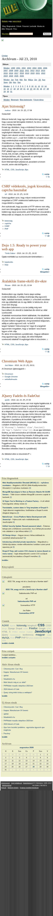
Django (11, 628)
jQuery (5, 635)
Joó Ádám (9, 365)
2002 (24, 68)
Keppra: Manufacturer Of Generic (16, 672)
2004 (34, 68)
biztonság (8, 221)
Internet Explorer (26, 632)
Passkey (7, 733)
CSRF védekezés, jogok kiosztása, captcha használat (26, 188)
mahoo (8, 110)
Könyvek (9, 29)
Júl (39, 80)
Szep (6, 82)
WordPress (47, 638)
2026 (22, 76)
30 (8, 92)
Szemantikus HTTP (26, 613)
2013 (38, 71)
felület (25, 629)
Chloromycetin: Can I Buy (13, 669)
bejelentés (9, 262)
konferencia (28, 635)
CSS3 (48, 625)
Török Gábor (10, 253)
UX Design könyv (9, 535)
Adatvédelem (27, 783)
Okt (10, 82)
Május (30, 80)
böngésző (32, 625)
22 (28, 89)
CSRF (7, 226)
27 (44, 89)
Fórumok (25, 26)
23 (31, 89)
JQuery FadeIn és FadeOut (21, 396)
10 (32, 86)
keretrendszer (15, 635)
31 (11, 92)
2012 (32, 71)
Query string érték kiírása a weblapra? (18, 692)
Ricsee (7, 285)
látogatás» (44, 272)
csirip (47, 174)
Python (30, 638)
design (4, 629)
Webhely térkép (13, 788)
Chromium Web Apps (17, 361)
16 (8, 89)
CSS (41, 625)
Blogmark (15, 100)
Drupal (19, 628)
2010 (22, 71)
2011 (27, 71)
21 (24, 89)
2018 (22, 73)
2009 (16, 71)
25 (38, 89)
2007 (6, 71)
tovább (4, 696)
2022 (43, 73)
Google (42, 628)
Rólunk (3, 788)
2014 (43, 71)
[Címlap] (10, 7)
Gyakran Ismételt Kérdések (29, 788)
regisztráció (16, 21)
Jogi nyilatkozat (16, 783)
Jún (35, 80)
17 (11, 89)
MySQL (6, 637)
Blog (4, 26)
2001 (18, 68)
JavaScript (43, 631)
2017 (16, 73)
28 (48, 89)
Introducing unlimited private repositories (19, 542)
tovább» (5, 560)
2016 (11, 73)
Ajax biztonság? (13, 106)
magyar (40, 634)
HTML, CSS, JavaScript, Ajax (16, 170)
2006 (45, 68)
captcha (8, 223)
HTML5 (14, 632)
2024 (11, 76)
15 (5, 89)
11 (36, 86)
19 (18, 89)
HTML (49, 629)
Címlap (5, 56)
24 (34, 89)
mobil (49, 635)
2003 (29, 68)
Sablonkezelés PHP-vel (27, 601)
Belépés (5, 21)
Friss (15, 29)
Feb (16, 80)
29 (5, 92)
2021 (38, 73)
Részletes (5, 34)
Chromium (9, 374)
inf (6, 194)
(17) (30, 531)
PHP (6, 229)
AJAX (5, 625)
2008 (11, 71)
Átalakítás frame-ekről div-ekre (24, 281)
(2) (11, 497)
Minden (7, 68)
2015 (6, 73)
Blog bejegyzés (26, 100)
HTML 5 (6, 632)
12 (39, 86)
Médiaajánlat (6, 785)
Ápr (25, 80)
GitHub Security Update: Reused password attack (21, 526)
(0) (30, 488)
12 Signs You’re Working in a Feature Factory (20, 501)
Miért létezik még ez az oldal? (15, 682)
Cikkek (18, 26)
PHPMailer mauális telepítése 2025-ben (18, 686)
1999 (13, 68)
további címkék (8, 643)
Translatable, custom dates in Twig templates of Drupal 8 (25, 508)
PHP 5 (24, 638)
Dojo (6, 265)
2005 (40, 68)
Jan (12, 80)
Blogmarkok (11, 26)
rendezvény (38, 638)
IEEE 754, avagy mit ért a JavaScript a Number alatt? (27, 589)
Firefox (33, 628)
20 (21, 89)
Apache (12, 626)
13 (42, 86)
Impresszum (5, 783)
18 (15, 89)
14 (46, 86)
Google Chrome (11, 377)
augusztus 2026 (27, 747)
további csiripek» (9, 658)
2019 (27, 73)
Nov (14, 82)
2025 (16, 76)
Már (21, 80)
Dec (19, 82)
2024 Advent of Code (11, 689)
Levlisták (33, 26)
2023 (6, 76)
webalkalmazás (11, 379)
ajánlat (6, 676)
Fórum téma (38, 100)
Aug (43, 80)
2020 (32, 73)
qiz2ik (7, 400)
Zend (4, 641)
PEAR (12, 638)
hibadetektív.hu (9, 679)
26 (41, 89)
